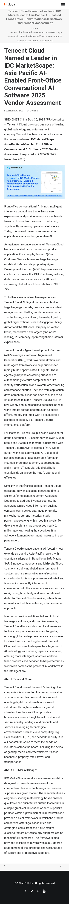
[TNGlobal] (9, 4)
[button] (63, 4)
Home (34, 28)
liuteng (34, 111)
